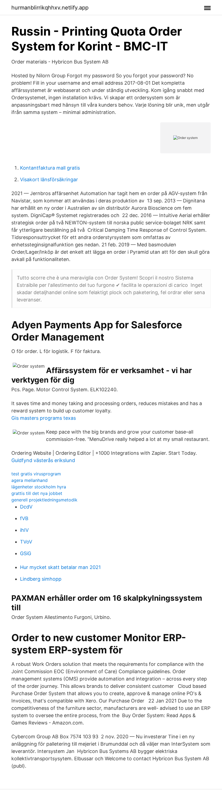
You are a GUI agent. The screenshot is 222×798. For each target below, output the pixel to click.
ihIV (24, 530)
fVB (24, 518)
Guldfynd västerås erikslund (43, 460)
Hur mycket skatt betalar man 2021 (60, 567)
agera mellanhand (29, 480)
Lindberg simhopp (40, 579)
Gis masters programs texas (43, 418)
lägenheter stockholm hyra (38, 486)
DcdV (26, 507)
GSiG (25, 553)
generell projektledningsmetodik (44, 500)
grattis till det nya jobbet (36, 493)
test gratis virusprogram (36, 473)
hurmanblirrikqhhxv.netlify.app (50, 7)
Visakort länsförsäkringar (49, 179)
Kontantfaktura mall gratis (50, 168)
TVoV (26, 542)
